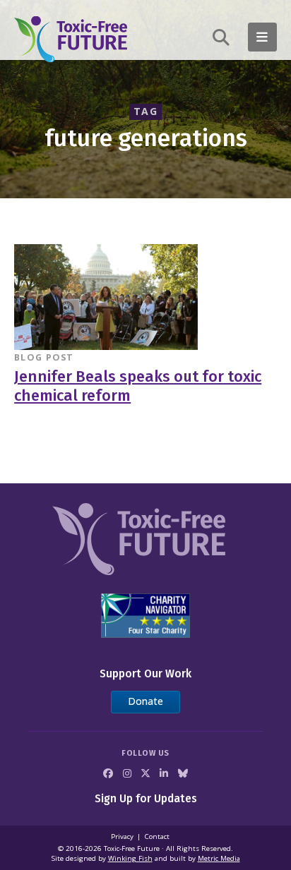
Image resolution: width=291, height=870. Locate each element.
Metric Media (219, 858)
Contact (157, 836)
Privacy (122, 836)
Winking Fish (130, 858)
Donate (145, 701)
